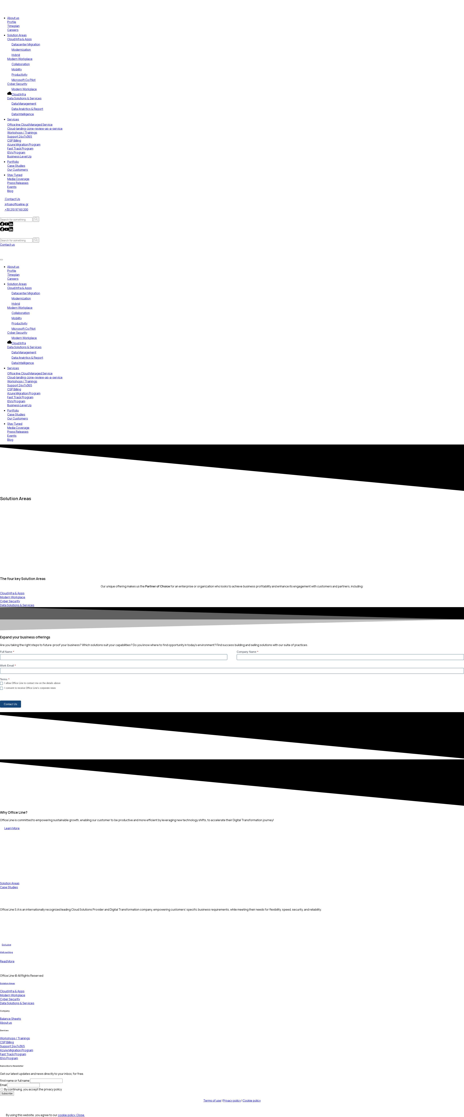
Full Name (7, 652)
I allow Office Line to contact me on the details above (32, 683)
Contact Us (10, 704)
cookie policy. (67, 1115)
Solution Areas (7, 983)
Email (3, 1085)
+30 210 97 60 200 (16, 209)
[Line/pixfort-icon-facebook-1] (2, 967)
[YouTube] (6, 225)
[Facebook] (2, 225)
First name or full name (15, 1081)
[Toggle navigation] (1, 259)
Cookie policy (252, 1101)
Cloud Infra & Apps (19, 39)
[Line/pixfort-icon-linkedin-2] (6, 967)
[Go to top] (2, 1109)
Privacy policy (232, 1101)
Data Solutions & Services (24, 98)
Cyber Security (17, 84)
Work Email (8, 665)
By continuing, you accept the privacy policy (33, 1089)
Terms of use (212, 1101)
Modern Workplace (19, 59)
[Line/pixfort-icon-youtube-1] (11, 967)
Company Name (247, 652)
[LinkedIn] (11, 225)
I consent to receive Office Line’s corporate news (30, 688)
